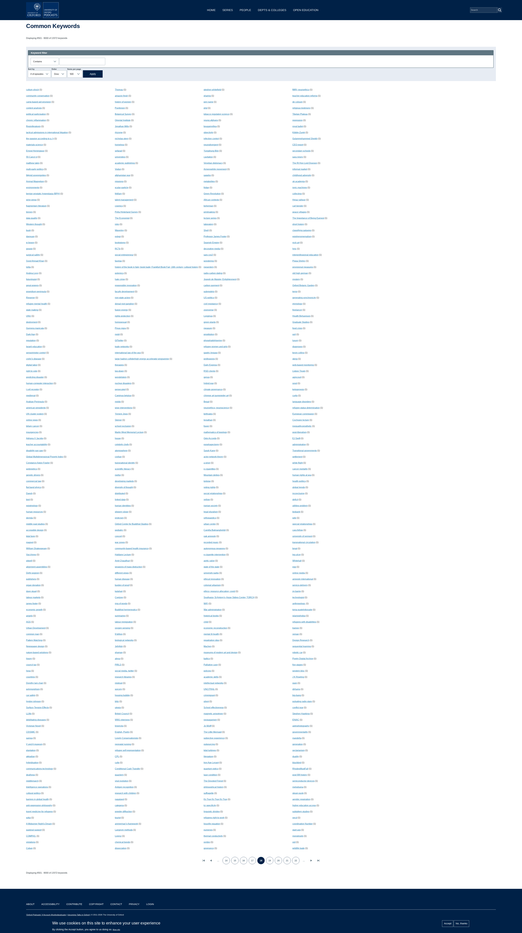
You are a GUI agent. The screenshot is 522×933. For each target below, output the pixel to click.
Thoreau (119, 90)
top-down (119, 371)
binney (29, 212)
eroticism (119, 518)
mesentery (209, 267)
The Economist (122, 218)
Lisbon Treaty (298, 371)
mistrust (118, 683)
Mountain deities (212, 475)
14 (227, 861)
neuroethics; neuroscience (216, 408)
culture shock (32, 90)
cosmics (119, 206)
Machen (207, 646)
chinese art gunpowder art (216, 395)
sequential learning (301, 646)
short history (298, 224)
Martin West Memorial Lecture (129, 432)
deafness (30, 775)
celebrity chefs (122, 444)
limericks (119, 726)
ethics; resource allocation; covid (219, 591)
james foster (32, 603)
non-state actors (122, 297)
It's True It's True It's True (215, 799)
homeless (119, 145)
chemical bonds (122, 842)
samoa (29, 738)
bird (28, 499)
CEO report (297, 145)
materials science (34, 145)
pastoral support (34, 830)
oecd (294, 817)
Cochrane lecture (300, 420)
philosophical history (213, 787)
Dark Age (30, 334)
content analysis (34, 108)
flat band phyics (33, 487)
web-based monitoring (303, 365)
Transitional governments (304, 450)
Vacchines (31, 554)
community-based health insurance (132, 548)
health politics (299, 481)
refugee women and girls (215, 346)
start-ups (296, 830)
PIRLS (118, 665)
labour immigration (124, 622)
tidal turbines (210, 750)
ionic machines (299, 187)
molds (118, 401)
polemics (119, 273)
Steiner (118, 420)
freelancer (297, 310)
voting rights (209, 487)
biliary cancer (32, 426)
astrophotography (300, 726)
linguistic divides (212, 811)
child (206, 622)
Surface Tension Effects (37, 707)
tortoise (207, 481)
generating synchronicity (304, 297)
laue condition (210, 775)
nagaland (119, 799)
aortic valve (209, 561)
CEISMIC (30, 732)
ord (294, 842)
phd (205, 108)
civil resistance (211, 304)
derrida (29, 518)
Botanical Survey (123, 114)
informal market (299, 169)
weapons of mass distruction (128, 567)
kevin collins (298, 353)
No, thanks (461, 923)
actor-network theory (213, 457)
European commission (303, 414)
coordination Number (302, 824)
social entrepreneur (124, 255)
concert (118, 536)
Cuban (29, 848)
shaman (119, 652)
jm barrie (296, 591)
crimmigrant (209, 695)
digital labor (31, 365)
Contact (116, 904)
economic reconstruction (215, 628)
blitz (117, 701)
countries (30, 677)
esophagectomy (211, 444)
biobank (296, 512)
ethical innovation (212, 579)
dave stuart (31, 591)
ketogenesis (298, 389)
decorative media (212, 249)
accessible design (35, 530)
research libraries (123, 677)
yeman (295, 634)
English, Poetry (122, 732)
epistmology (32, 505)
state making (32, 310)
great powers (32, 285)
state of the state (211, 567)
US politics (209, 297)
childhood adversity (301, 175)
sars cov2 (208, 255)
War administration (213, 609)
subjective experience (214, 738)
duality (295, 756)
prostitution (209, 334)
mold (117, 334)
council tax (31, 665)
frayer (206, 426)
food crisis (297, 328)
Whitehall (297, 561)
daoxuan (30, 236)
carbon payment (211, 285)
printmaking (209, 212)
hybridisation (32, 762)
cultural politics (33, 793)
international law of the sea (128, 353)
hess (28, 671)
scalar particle (121, 187)
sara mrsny (297, 157)
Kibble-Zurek (298, 132)
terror (294, 291)
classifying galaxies (301, 230)
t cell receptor (32, 389)
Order (54, 69)
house (118, 438)
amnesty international (302, 579)
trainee (295, 628)
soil (294, 334)
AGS (28, 622)
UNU (28, 316)
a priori (207, 463)
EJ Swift (296, 438)
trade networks (122, 346)
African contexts (211, 200)
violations (30, 842)
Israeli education (34, 346)
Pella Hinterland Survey (126, 212)
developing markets (124, 481)
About (30, 904)
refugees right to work (214, 817)
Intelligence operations (37, 787)
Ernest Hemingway (35, 151)
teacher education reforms (304, 96)
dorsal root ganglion (124, 304)
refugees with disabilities (304, 622)
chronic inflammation (36, 120)
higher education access (304, 805)
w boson (30, 242)
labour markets (33, 597)
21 (288, 861)
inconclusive (298, 493)
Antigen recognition (124, 787)
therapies (119, 365)
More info (116, 930)
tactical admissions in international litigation (47, 132)
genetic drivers (33, 475)
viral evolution (121, 781)
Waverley (119, 230)
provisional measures (302, 267)
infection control (211, 138)
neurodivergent (211, 145)
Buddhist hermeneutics (126, 609)
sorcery (118, 689)
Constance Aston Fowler (38, 463)
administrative (299, 444)
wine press (31, 200)
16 (244, 861)
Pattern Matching (34, 640)
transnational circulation (303, 542)
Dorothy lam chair (34, 683)
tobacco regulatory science (216, 114)
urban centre (210, 524)
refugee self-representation (128, 750)
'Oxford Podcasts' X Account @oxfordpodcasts (46, 915)
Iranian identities (123, 505)
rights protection (122, 316)
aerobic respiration (301, 799)
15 (236, 861)
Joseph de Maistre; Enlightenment (220, 279)
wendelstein (121, 377)
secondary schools (301, 151)
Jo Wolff (207, 726)
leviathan (208, 420)
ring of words (121, 603)
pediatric (119, 530)
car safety (30, 695)
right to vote (31, 371)
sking (295, 359)
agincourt (296, 377)
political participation (36, 114)
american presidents (36, 408)
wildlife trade (298, 848)
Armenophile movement (215, 169)
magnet (29, 542)
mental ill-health (211, 634)
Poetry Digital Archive (302, 658)
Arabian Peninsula (35, 401)
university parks (211, 573)
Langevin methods (124, 830)
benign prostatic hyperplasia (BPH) (43, 194)
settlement (297, 457)
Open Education (305, 10)
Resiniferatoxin (33, 126)
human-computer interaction (39, 383)
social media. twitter (124, 671)
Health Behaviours (301, 316)
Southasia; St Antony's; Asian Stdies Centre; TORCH (229, 597)
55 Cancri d (31, 157)
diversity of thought (124, 487)
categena (119, 805)
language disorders (301, 401)
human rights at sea (301, 475)
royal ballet (297, 126)
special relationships (302, 524)
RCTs (117, 249)
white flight (297, 463)
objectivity (208, 132)
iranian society (211, 505)
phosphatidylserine (213, 340)
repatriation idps (211, 640)
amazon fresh (121, 96)
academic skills (211, 677)
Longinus (208, 316)
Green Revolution (212, 194)
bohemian (208, 206)
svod (294, 383)
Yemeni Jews (121, 414)
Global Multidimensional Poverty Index (44, 457)
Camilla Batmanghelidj (215, 530)
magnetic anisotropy (213, 713)
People (245, 10)
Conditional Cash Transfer (127, 769)
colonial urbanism (212, 585)
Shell (206, 230)
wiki (294, 518)
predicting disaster (35, 377)
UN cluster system (35, 414)
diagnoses (297, 346)
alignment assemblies (36, 567)
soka (28, 817)
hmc (294, 249)
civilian (118, 457)
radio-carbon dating (213, 273)
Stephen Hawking (301, 713)
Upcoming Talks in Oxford (79, 915)
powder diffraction (123, 811)
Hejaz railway (299, 200)
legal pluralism (211, 512)
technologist (298, 597)
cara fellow (297, 530)
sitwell (29, 561)
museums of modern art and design (220, 652)
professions (209, 359)
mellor (118, 475)
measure (208, 328)
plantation (31, 750)
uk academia (298, 181)
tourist (118, 817)
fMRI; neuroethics (300, 90)
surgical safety (33, 255)
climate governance (213, 389)
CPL (117, 756)
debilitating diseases (36, 720)
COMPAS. (31, 836)
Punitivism (120, 108)
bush (28, 230)
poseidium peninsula (36, 291)
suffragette (209, 793)
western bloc (298, 671)
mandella (296, 738)
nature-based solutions (37, 652)
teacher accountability (36, 444)
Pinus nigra (120, 328)
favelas (118, 261)
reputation (31, 340)
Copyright (96, 904)
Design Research (300, 640)
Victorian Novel (33, 726)
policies (207, 671)
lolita (28, 267)
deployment (31, 322)
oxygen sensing (122, 628)
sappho (207, 175)
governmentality (300, 732)
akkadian (30, 756)
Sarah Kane (209, 450)
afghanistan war (122, 175)
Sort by (31, 69)
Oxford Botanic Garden (303, 285)
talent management (124, 200)
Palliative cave (211, 665)
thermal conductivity (213, 836)
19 (270, 861)
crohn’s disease (33, 359)
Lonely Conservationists (126, 738)
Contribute (74, 904)
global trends (298, 487)
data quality (31, 218)
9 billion (118, 634)
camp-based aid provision (38, 102)
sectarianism (298, 750)
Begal (206, 401)
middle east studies (35, 524)
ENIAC (295, 720)
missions (119, 181)
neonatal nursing (123, 744)
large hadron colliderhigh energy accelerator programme (142, 359)
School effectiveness (214, 707)
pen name (208, 102)
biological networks (124, 640)
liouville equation (212, 824)
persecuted (120, 389)
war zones (120, 542)
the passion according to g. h (40, 138)
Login (150, 904)
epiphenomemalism (301, 236)
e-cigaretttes (209, 469)
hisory (29, 658)
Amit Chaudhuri (122, 561)
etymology (297, 304)
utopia (118, 707)
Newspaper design (35, 646)
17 (253, 861)
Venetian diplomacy (213, 163)
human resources (34, 512)
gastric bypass (210, 353)
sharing (207, 96)
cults (117, 762)
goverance (209, 848)
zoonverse (209, 310)
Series (227, 10)
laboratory (208, 224)
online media (298, 573)
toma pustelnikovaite (302, 609)
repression (297, 120)
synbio (207, 842)
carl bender (297, 206)
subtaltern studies (300, 811)
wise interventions (123, 408)
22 (297, 861)
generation (297, 744)
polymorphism (33, 689)
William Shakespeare (36, 548)
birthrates (208, 414)
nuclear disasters (123, 383)
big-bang (296, 695)
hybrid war (209, 383)
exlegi (118, 236)
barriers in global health (37, 799)
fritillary (118, 194)
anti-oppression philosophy (39, 805)
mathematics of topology (215, 432)
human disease (122, 579)
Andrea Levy (32, 273)
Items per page (74, 69)
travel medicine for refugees (39, 811)
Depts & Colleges (272, 10)
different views (122, 573)
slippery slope (121, 512)
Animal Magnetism (35, 181)
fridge (206, 187)
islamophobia (298, 616)
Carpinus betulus (123, 395)
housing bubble (122, 695)
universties (120, 157)
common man (32, 634)
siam (294, 683)
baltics (207, 658)
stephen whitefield (212, 90)
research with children (125, 793)
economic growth (34, 609)
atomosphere (121, 450)
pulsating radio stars (302, 701)
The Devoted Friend (213, 781)
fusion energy (121, 310)
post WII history (299, 775)
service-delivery (300, 585)
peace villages (299, 212)
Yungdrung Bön (211, 151)
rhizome (119, 132)
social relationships (213, 493)
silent (206, 701)
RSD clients (209, 371)
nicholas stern (121, 138)
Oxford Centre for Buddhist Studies (131, 524)
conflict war (297, 707)
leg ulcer (296, 554)
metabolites (209, 181)
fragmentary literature (36, 206)
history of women (123, 102)
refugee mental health (36, 304)
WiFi (206, 603)
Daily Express (210, 365)
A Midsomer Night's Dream (39, 824)
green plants (210, 322)
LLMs (28, 713)
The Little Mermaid (213, 732)
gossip (29, 249)
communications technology (39, 769)
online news (32, 420)
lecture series (210, 218)
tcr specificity (210, 805)
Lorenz (118, 836)
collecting (297, 194)
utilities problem (300, 505)
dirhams (296, 689)
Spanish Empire (211, 242)
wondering (209, 261)
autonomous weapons (214, 548)
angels (29, 616)
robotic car (297, 652)
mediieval (30, 395)
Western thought (34, 224)
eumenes (208, 830)
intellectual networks (213, 683)
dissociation (120, 848)
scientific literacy (123, 469)
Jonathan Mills (122, 126)
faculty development (124, 291)
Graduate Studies (300, 322)
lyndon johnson (33, 701)
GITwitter (119, 340)
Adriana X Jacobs (34, 438)
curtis (295, 395)
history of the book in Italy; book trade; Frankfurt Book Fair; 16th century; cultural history (156, 267)
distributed (120, 493)
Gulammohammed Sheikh (305, 138)
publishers (31, 579)
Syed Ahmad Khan (35, 261)
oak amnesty (210, 536)
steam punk (298, 793)
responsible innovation (126, 285)
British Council (122, 713)
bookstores (120, 242)
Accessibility (50, 904)
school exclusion (123, 426)
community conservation (37, 96)
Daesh (29, 493)
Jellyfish (119, 646)
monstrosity (297, 836)
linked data (120, 499)
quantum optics (211, 769)
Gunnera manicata (35, 328)
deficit (295, 499)
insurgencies (32, 432)
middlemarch (32, 781)
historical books (211, 616)
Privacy (134, 904)
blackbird (296, 762)
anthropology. (298, 603)
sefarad (118, 151)
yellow (207, 499)
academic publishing (125, 163)
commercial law (33, 481)
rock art (295, 242)
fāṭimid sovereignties (36, 175)
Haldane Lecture (123, 554)
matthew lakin (32, 163)
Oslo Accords (210, 438)
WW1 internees (122, 720)
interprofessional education (305, 255)
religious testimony (301, 108)
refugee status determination (306, 408)
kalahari (119, 591)
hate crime (120, 279)
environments (32, 187)
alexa (117, 658)
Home (211, 10)
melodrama (297, 787)
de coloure (297, 102)
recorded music (211, 542)
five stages (297, 665)
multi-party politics (35, 169)
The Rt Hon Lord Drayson (304, 163)
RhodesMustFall (300, 769)
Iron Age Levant (211, 762)
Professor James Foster (215, 236)
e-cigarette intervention (215, 554)
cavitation (208, 157)
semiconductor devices (303, 781)
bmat (294, 548)
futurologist (31, 279)
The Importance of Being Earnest (308, 218)
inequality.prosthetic (302, 426)
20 (279, 861)
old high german (300, 273)
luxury (295, 340)
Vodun (118, 169)
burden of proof (122, 585)
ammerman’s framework (126, 824)
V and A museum (34, 744)
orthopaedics (210, 518)
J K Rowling (298, 677)
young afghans (211, 120)
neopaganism (210, 720)
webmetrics (31, 469)
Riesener (30, 297)
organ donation (33, 585)
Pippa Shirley (298, 261)
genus (207, 377)
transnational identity (125, 463)
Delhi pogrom (32, 573)
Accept (447, 923)
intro (117, 224)
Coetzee (119, 597)
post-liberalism (299, 432)
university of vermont (302, 536)
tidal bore (30, 536)
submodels (209, 291)
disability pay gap (34, 450)
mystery (296, 279)
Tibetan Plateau (300, 114)
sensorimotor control (36, 353)
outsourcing (209, 744)
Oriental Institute (122, 120)
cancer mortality (300, 469)
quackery (119, 775)
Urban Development (36, 628)
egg (294, 567)
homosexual (121, 322)
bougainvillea (210, 126)
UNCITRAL (209, 689)
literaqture (208, 756)
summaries (120, 616)
